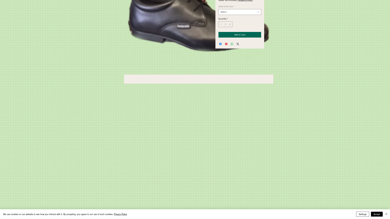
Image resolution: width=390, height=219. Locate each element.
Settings (363, 214)
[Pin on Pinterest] (226, 44)
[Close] (386, 214)
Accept (377, 214)
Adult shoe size (226, 6)
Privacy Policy (120, 214)
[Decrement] (221, 24)
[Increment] (230, 24)
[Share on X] (238, 44)
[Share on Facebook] (220, 44)
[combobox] (239, 12)
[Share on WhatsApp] (232, 44)
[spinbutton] (225, 24)
